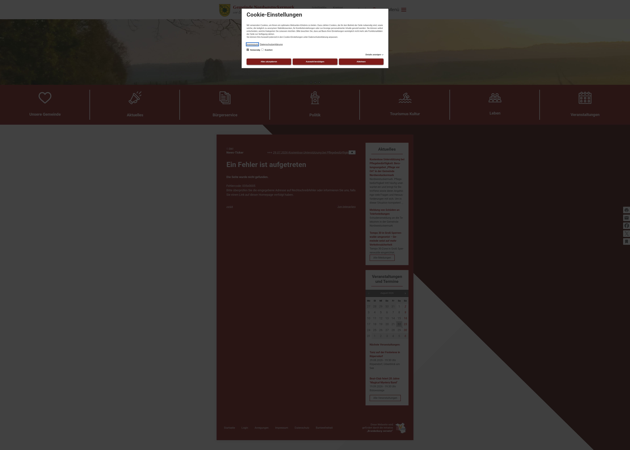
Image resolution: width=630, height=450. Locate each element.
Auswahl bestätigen (315, 62)
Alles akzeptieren (269, 62)
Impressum (252, 44)
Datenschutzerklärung (271, 44)
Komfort (268, 50)
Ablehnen (361, 62)
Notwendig (255, 50)
